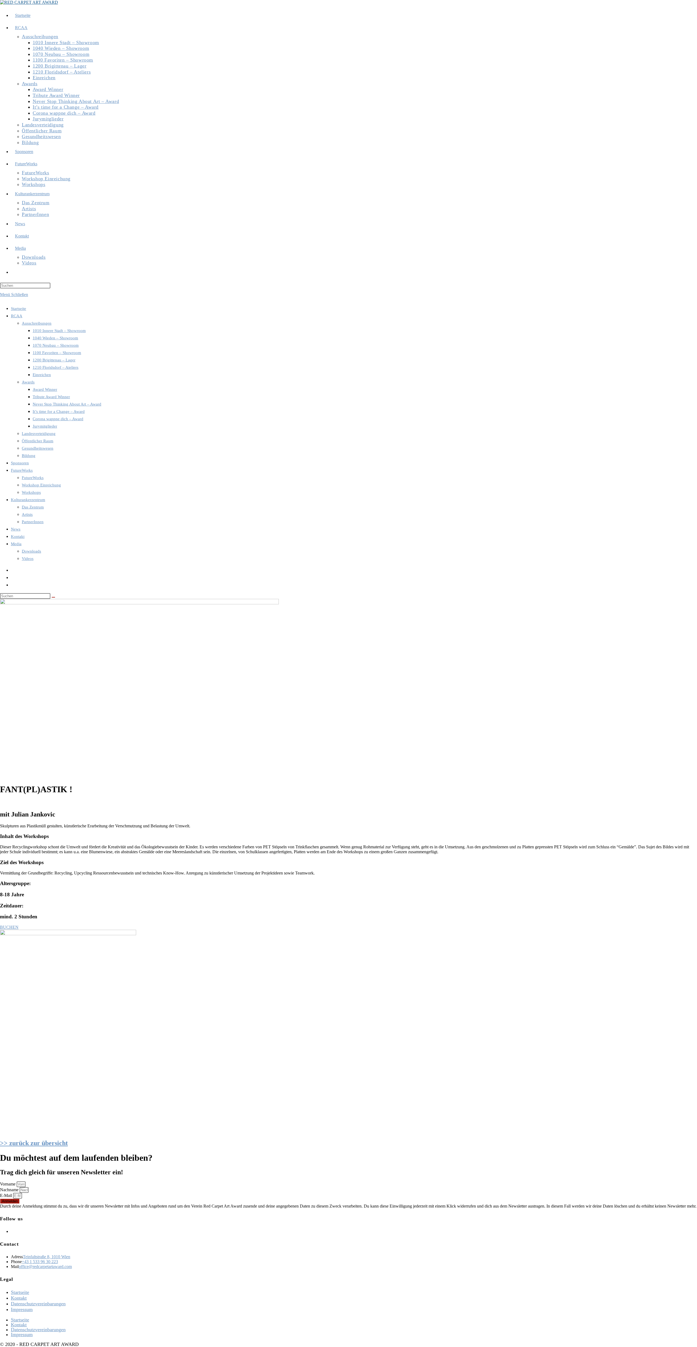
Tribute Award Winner (51, 397)
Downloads (31, 551)
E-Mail (6, 1195)
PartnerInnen (33, 522)
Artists (27, 514)
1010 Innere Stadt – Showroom (59, 330)
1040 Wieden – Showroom (55, 338)
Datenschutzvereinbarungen (38, 1303)
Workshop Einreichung (41, 485)
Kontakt (18, 536)
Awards (28, 382)
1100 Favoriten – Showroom (57, 353)
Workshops (31, 492)
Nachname (10, 1189)
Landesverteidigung (39, 433)
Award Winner (45, 389)
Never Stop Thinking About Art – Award (67, 404)
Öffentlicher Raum (37, 441)
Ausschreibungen (36, 323)
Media (16, 544)
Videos (27, 558)
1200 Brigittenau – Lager (54, 360)
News (15, 529)
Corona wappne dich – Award (58, 419)
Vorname (8, 1184)
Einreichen (42, 375)
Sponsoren (20, 463)
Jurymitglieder (45, 426)
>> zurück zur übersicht (34, 1143)
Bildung (28, 455)
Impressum (22, 1309)
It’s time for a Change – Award (59, 411)
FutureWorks (22, 470)
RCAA (16, 316)
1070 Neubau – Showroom (56, 345)
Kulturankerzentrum (28, 500)
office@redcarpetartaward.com (45, 1266)
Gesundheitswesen (37, 448)
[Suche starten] (53, 597)
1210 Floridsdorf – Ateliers (55, 367)
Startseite (18, 308)
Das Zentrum (33, 507)
